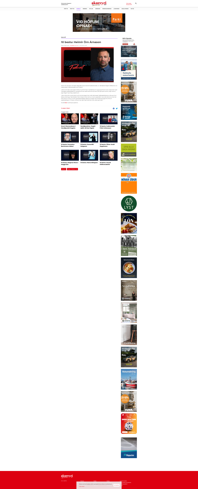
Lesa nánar (81, 486)
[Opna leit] (136, 3)
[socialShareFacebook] (113, 109)
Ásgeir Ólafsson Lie (72, 169)
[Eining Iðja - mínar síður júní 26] (129, 183)
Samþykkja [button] (116, 485)
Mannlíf (64, 169)
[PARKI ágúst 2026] (99, 22)
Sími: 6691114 (64, 480)
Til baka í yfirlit (65, 108)
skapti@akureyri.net (74, 45)
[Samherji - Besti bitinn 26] (129, 268)
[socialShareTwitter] (117, 109)
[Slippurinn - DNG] (129, 448)
